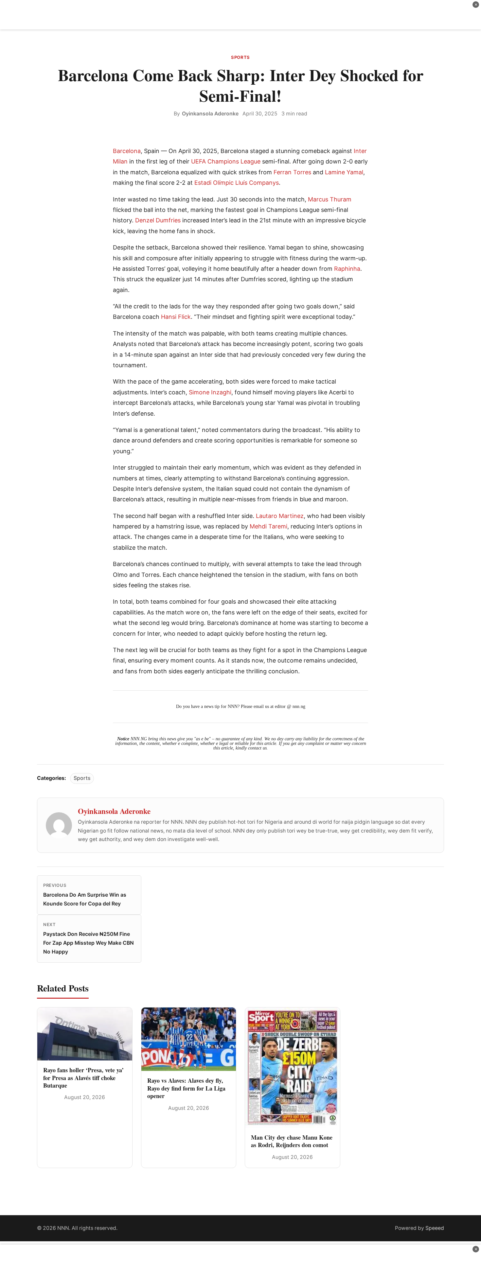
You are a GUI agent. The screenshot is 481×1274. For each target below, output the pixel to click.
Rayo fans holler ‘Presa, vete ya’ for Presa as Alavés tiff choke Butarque (83, 1078)
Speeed (434, 1228)
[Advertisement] (240, 14)
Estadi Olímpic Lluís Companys (236, 182)
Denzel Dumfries (158, 220)
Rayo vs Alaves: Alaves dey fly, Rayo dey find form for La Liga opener (186, 1088)
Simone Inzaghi (210, 392)
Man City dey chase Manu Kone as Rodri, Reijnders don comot (291, 1141)
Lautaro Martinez (280, 515)
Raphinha (347, 268)
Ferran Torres (292, 172)
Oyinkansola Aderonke (210, 114)
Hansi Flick (176, 316)
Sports (240, 57)
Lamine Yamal (344, 172)
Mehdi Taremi (268, 526)
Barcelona (127, 150)
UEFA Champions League (225, 161)
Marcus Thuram (329, 199)
